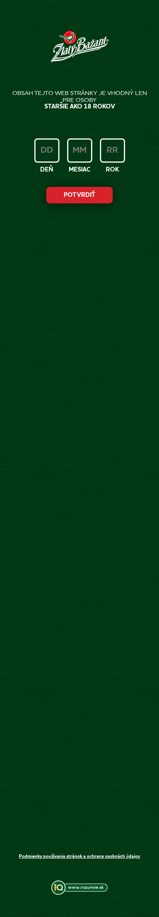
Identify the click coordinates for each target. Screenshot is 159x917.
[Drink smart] (79, 893)
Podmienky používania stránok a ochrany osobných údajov (79, 856)
